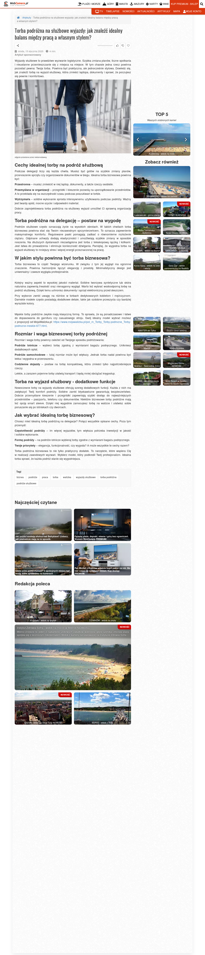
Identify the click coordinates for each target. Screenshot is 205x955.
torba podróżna (108, 477)
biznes (20, 477)
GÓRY (110, 4)
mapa (176, 11)
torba (55, 477)
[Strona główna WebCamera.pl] (16, 4)
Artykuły (26, 17)
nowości (128, 11)
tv (101, 11)
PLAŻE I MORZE (91, 4)
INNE (166, 4)
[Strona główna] (18, 17)
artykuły (163, 11)
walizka (67, 477)
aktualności (145, 11)
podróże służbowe (26, 483)
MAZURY (139, 4)
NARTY (153, 4)
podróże (33, 477)
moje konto (193, 11)
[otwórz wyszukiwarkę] (202, 4)
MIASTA (123, 4)
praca (45, 477)
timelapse (113, 11)
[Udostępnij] (18, 45)
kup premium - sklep (184, 4)
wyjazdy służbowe (86, 477)
